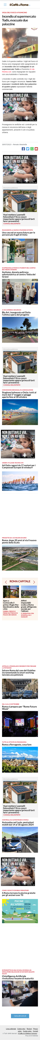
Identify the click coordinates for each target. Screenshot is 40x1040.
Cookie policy (27, 1031)
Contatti (35, 1031)
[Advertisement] (20, 515)
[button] (6, 582)
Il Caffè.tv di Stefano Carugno (27, 1033)
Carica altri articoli (20, 1016)
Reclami (29, 1029)
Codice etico (21, 1029)
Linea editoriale (11, 1029)
